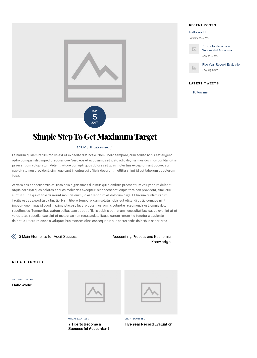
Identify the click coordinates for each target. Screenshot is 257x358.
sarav (81, 147)
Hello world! (22, 285)
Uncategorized (99, 147)
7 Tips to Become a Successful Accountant (88, 326)
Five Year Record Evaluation (148, 324)
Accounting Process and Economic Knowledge (141, 239)
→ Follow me (198, 92)
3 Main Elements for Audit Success (48, 236)
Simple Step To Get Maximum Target (95, 136)
